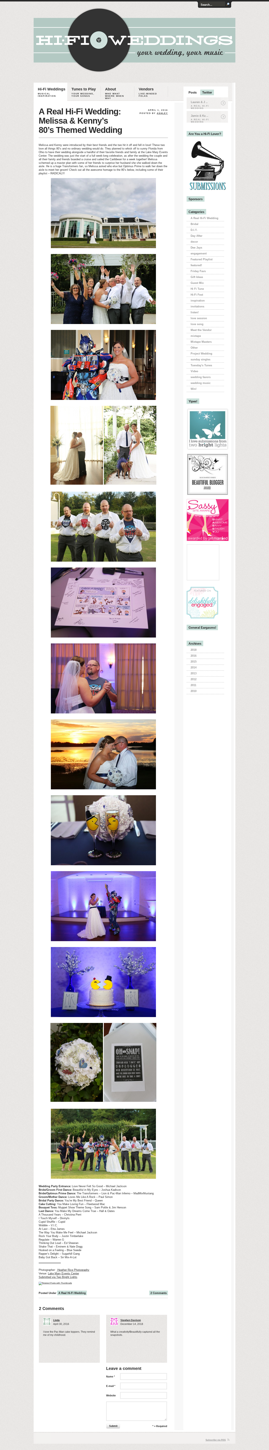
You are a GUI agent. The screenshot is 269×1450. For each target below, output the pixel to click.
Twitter (207, 92)
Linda (56, 1320)
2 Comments (158, 1293)
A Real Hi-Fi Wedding (72, 1293)
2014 (193, 667)
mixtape (196, 335)
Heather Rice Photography (73, 1269)
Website (111, 1395)
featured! (196, 265)
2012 (193, 679)
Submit (113, 1426)
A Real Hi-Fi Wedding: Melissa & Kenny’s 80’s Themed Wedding (80, 121)
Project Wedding (201, 353)
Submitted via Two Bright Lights (58, 1277)
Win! (193, 388)
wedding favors (201, 377)
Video (194, 371)
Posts (193, 92)
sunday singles (200, 359)
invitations (197, 306)
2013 (193, 673)
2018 (193, 649)
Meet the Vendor (201, 330)
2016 (193, 655)
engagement (199, 253)
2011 (193, 685)
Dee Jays (196, 247)
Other (194, 347)
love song (197, 324)
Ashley (162, 113)
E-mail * (110, 1386)
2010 (193, 691)
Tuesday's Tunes (201, 365)
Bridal (194, 224)
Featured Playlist (201, 259)
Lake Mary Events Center (63, 1273)
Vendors (148, 92)
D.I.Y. (194, 230)
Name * (110, 1376)
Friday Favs (198, 271)
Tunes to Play (83, 92)
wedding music (201, 383)
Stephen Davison (130, 1320)
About (114, 93)
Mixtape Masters (201, 341)
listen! (195, 312)
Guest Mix (197, 282)
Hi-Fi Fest (197, 294)
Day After (196, 235)
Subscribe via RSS (216, 1440)
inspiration (198, 300)
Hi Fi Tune (197, 288)
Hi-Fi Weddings (51, 92)
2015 (193, 661)
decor (194, 241)
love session (199, 318)
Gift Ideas (197, 277)
